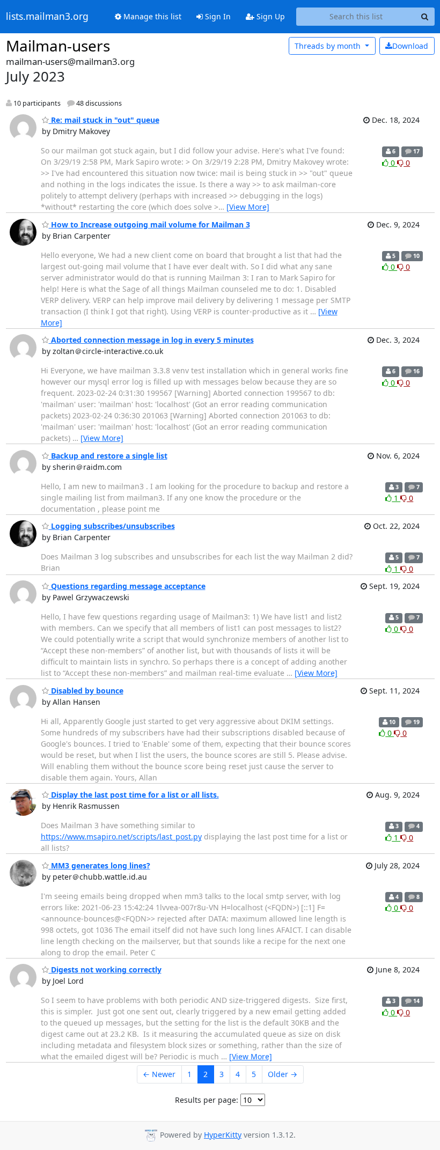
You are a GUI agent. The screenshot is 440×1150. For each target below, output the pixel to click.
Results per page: (206, 1100)
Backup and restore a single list (108, 456)
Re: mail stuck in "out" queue (104, 120)
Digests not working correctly (105, 969)
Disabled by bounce (86, 690)
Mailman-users (58, 45)
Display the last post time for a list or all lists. (134, 795)
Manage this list (151, 16)
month (329, 46)
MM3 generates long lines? (99, 865)
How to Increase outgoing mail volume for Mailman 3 (149, 224)
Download (410, 46)
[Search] (425, 17)
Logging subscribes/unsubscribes (112, 526)
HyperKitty (222, 1135)
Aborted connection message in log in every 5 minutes (151, 340)
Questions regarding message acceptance (127, 586)
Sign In (217, 16)
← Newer (159, 1074)
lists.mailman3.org (47, 16)
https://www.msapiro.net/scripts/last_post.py (121, 836)
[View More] (247, 207)
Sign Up (269, 16)
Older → (282, 1074)
